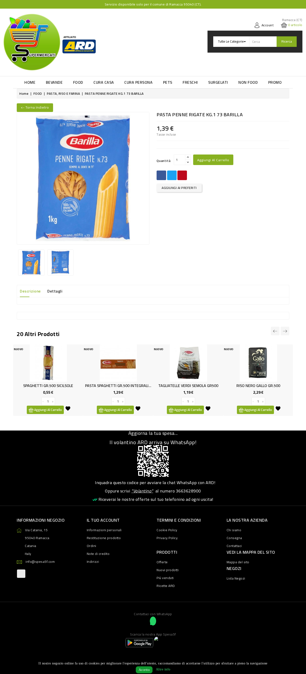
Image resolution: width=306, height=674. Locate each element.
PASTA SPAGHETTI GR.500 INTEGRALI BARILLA (124, 385)
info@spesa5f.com (40, 561)
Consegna (234, 538)
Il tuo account (103, 520)
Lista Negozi (236, 578)
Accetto (144, 670)
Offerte (162, 562)
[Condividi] (161, 175)
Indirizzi (93, 561)
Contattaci (234, 546)
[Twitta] (172, 175)
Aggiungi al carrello (213, 160)
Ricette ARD (166, 586)
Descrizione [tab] (30, 291)
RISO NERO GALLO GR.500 (258, 385)
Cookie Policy (167, 530)
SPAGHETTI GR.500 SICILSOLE (48, 385)
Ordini (91, 546)
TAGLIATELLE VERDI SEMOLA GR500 (188, 385)
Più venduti (165, 578)
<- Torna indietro (35, 107)
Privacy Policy (167, 538)
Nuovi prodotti (168, 570)
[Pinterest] (182, 175)
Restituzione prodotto (104, 538)
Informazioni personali (104, 530)
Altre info (163, 669)
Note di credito (98, 554)
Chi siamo (234, 530)
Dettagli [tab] (54, 291)
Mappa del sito (238, 562)
